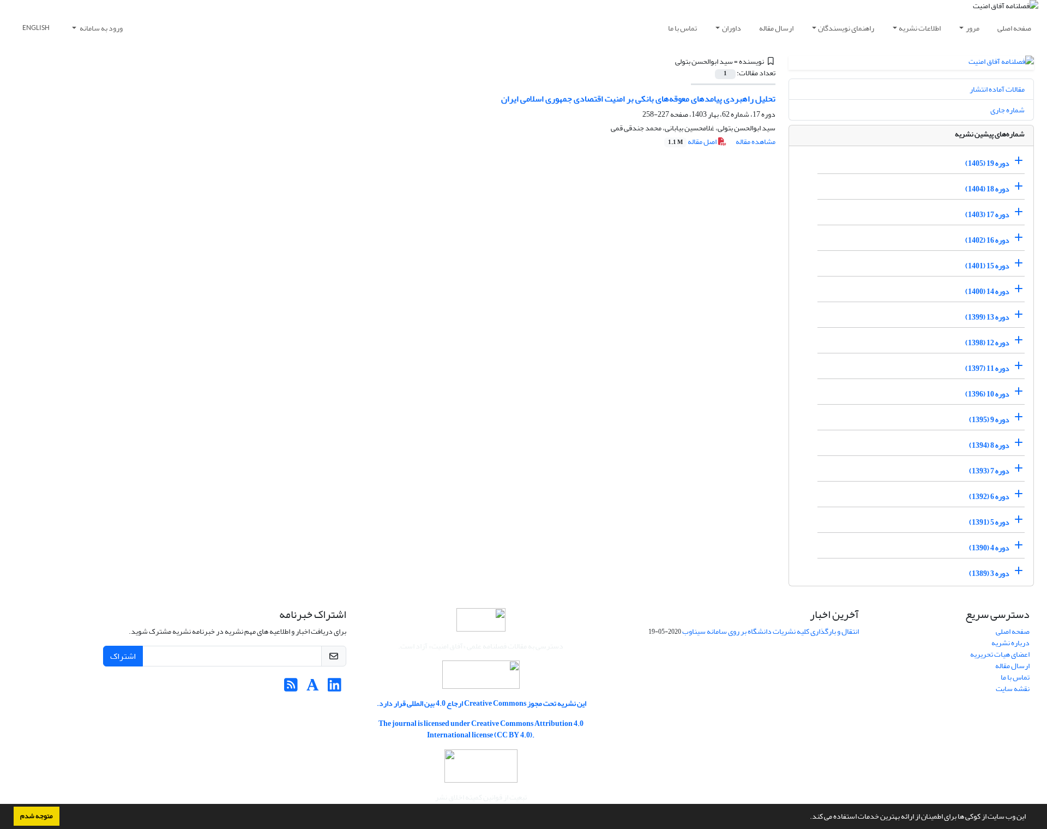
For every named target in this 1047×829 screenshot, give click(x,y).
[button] (807, 817)
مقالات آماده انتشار (997, 89)
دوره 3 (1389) (989, 573)
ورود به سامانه (101, 28)
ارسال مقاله (776, 28)
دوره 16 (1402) (987, 240)
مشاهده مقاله (755, 141)
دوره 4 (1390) (989, 547)
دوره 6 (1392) (989, 496)
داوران (731, 28)
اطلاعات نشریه (920, 28)
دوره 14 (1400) (987, 291)
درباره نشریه (1010, 642)
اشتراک (123, 656)
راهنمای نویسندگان (846, 28)
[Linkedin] (334, 688)
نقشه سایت (1013, 688)
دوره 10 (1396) (987, 394)
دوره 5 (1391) (989, 522)
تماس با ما (682, 28)
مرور (972, 28)
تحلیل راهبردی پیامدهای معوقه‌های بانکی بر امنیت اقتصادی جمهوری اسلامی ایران (638, 99)
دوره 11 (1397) (987, 368)
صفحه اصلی (1014, 28)
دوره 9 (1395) (989, 419)
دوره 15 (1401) (987, 266)
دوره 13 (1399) (987, 317)
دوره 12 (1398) (987, 342)
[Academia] (313, 688)
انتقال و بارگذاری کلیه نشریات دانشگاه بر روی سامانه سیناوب (770, 631)
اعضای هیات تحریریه (1000, 654)
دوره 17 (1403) (987, 214)
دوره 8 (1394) (989, 445)
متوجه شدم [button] (36, 815)
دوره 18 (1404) (987, 189)
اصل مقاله (693, 141)
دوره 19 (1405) (987, 163)
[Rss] (291, 688)
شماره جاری (1007, 110)
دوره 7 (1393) (989, 471)
